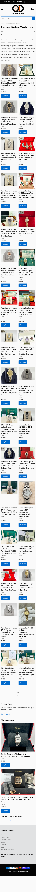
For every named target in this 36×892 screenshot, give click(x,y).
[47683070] (27, 614)
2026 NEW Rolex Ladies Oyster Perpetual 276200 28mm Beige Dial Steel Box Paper (9, 429)
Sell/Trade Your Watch (7, 849)
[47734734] (9, 255)
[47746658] (27, 219)
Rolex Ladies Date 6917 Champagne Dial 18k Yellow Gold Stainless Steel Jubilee (9, 389)
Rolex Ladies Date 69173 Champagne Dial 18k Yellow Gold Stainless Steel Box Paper (26, 272)
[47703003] (9, 375)
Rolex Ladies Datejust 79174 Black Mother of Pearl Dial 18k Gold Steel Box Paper (9, 232)
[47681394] (18, 737)
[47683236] (27, 536)
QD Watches (14, 871)
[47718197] (27, 257)
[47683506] (27, 414)
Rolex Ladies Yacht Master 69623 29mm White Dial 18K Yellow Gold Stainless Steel (9, 351)
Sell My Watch (5, 714)
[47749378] (27, 107)
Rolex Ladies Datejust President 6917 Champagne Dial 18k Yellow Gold (26, 586)
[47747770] (27, 181)
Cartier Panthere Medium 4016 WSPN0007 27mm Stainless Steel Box (16, 755)
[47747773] (9, 179)
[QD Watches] (18, 10)
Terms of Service (6, 839)
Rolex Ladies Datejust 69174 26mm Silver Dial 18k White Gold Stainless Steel (9, 465)
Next (18, 696)
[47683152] (27, 575)
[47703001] (27, 373)
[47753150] (27, 70)
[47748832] (9, 143)
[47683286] (27, 493)
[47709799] (9, 336)
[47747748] (9, 219)
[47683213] (9, 575)
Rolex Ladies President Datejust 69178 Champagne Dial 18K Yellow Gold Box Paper (27, 82)
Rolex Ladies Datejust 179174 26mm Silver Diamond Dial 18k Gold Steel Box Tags (26, 351)
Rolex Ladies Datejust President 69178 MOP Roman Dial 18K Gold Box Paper (9, 311)
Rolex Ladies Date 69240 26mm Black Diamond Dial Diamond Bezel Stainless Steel (25, 429)
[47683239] (9, 537)
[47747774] (27, 144)
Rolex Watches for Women (13, 23)
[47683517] (9, 415)
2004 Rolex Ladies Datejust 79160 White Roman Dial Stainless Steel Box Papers (8, 671)
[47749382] (9, 106)
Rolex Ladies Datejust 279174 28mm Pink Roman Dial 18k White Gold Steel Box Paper (9, 511)
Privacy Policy (5, 837)
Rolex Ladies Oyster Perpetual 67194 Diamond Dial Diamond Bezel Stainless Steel (26, 512)
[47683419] (9, 453)
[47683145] (9, 609)
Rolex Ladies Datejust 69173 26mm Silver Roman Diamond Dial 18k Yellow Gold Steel (9, 194)
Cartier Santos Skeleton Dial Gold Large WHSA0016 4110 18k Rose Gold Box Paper (17, 799)
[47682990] (9, 658)
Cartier (3, 758)
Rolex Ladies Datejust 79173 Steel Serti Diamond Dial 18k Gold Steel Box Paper (9, 586)
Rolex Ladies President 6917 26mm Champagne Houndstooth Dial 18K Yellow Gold (27, 632)
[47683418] (27, 453)
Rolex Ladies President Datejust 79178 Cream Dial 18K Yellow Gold (27, 231)
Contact (3, 844)
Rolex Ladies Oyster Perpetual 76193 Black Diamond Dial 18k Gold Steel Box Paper (27, 465)
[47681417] (18, 782)
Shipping (3, 842)
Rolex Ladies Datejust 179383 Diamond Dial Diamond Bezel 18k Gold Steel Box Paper (26, 671)
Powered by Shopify (23, 871)
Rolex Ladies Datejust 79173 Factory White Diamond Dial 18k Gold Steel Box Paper (26, 194)
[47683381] (9, 487)
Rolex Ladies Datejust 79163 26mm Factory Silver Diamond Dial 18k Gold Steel (26, 156)
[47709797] (27, 337)
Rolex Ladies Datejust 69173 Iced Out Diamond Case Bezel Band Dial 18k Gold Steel (26, 390)
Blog (2, 847)
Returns (3, 835)
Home (2, 23)
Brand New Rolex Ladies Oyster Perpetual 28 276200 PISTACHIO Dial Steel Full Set (8, 551)
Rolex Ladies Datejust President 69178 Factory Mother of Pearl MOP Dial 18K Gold (26, 312)
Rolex (2, 89)
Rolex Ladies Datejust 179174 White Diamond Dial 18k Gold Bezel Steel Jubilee (9, 632)
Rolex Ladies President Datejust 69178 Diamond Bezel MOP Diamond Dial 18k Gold (9, 83)
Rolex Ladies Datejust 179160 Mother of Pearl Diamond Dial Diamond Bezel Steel (26, 121)
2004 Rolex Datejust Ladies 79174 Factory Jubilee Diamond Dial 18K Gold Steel (8, 156)
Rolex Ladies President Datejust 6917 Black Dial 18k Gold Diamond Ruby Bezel (9, 121)
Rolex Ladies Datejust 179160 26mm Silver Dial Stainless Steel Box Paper (26, 550)
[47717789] (27, 298)
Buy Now (5, 95)
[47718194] (9, 297)
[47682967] (27, 657)
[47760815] (9, 70)
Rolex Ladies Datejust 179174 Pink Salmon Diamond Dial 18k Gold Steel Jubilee (9, 271)
